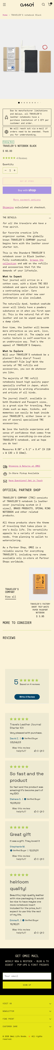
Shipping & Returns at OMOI (24, 466)
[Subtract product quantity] (5, 170)
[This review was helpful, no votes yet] (35, 750)
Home (5, 15)
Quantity (8, 164)
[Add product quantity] (14, 170)
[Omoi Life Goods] (27, 4)
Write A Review (27, 696)
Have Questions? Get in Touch (26, 481)
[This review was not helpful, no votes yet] (41, 750)
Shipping (8, 207)
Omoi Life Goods (18, 1036)
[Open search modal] (43, 4)
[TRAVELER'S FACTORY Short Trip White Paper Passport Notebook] (40, 584)
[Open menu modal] (4, 4)
